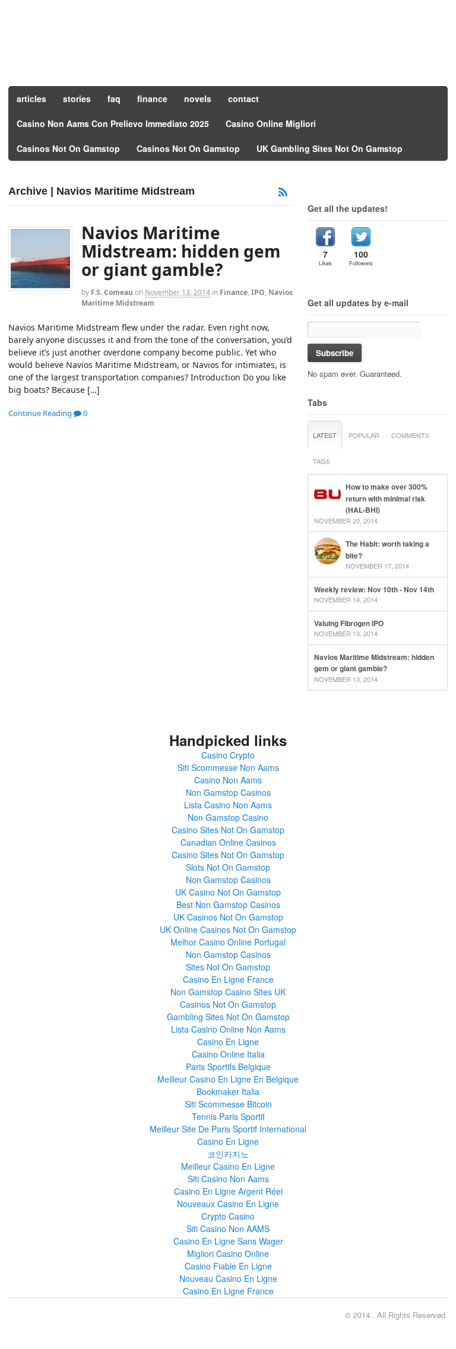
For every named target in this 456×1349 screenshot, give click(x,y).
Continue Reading (40, 413)
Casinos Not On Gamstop (68, 148)
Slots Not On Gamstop (228, 867)
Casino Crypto (228, 755)
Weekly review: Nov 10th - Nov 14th (374, 589)
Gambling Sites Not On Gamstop (228, 1017)
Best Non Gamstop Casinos (228, 904)
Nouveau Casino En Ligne (228, 1278)
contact (243, 98)
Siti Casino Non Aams (228, 1179)
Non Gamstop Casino (228, 817)
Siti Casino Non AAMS (228, 1228)
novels (197, 98)
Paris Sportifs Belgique (228, 1066)
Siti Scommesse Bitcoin (228, 1104)
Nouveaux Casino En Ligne (228, 1204)
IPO (258, 292)
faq (114, 98)
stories (77, 98)
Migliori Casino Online (228, 1253)
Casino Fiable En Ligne (228, 1266)
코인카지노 (228, 1154)
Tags (321, 461)
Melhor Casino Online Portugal (228, 942)
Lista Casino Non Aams (228, 805)
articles (31, 98)
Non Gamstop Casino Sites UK (228, 992)
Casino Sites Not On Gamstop (228, 830)
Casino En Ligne (228, 1042)
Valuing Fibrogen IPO (349, 623)
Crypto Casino (228, 1216)
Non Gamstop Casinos (228, 792)
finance (152, 98)
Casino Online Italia (228, 1054)
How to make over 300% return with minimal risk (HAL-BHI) (387, 498)
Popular (364, 435)
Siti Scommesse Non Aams (228, 767)
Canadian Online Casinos (228, 842)
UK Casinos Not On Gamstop (228, 917)
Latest (325, 435)
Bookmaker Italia (228, 1091)
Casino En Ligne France (228, 979)
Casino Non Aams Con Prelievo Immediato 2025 (113, 123)
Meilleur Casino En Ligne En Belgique (228, 1079)
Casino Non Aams (228, 780)
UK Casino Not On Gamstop (228, 892)
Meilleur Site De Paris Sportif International (228, 1129)
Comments (410, 435)
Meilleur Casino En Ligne (228, 1166)
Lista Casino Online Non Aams (228, 1029)
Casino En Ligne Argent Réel (228, 1191)
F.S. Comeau (112, 292)
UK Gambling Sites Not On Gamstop (329, 148)
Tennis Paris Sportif (228, 1116)
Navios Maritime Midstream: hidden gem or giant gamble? (181, 251)
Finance (234, 292)
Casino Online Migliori (271, 123)
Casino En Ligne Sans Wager (228, 1241)
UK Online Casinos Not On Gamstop (228, 929)
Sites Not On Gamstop (228, 967)
